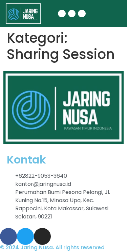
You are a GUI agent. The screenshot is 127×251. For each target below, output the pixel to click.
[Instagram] (81, 13)
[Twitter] (72, 13)
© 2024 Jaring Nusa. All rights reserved (52, 247)
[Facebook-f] (61, 13)
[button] (100, 13)
